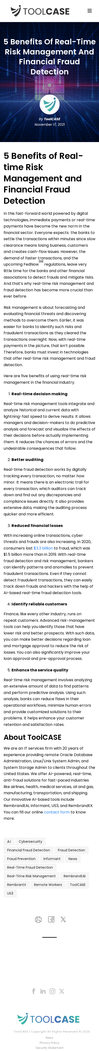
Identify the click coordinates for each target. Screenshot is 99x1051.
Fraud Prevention (21, 858)
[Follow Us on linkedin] (43, 991)
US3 (10, 893)
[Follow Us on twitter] (62, 991)
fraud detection (71, 850)
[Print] (38, 919)
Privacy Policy (49, 1043)
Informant (52, 858)
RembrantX (16, 884)
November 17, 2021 (50, 124)
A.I (9, 841)
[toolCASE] (49, 1018)
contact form (57, 812)
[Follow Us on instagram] (52, 991)
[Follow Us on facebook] (34, 991)
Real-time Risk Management (31, 876)
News (72, 858)
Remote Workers (48, 884)
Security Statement (49, 1048)
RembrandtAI (75, 876)
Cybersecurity (30, 841)
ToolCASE (52, 119)
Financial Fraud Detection (28, 850)
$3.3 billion (43, 548)
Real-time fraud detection (30, 867)
